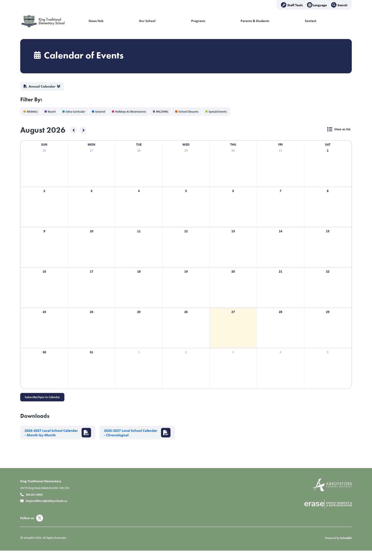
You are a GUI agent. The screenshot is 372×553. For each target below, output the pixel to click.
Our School (147, 21)
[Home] (49, 21)
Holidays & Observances (130, 111)
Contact (310, 21)
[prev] (73, 130)
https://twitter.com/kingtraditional (40, 518)
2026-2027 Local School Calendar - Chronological (130, 432)
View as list (342, 129)
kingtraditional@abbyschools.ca (46, 501)
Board (52, 111)
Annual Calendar (42, 86)
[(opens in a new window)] (332, 484)
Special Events (218, 111)
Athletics (32, 111)
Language (320, 5)
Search (342, 5)
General (100, 111)
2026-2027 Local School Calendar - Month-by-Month (51, 432)
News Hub (96, 21)
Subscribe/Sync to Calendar (42, 397)
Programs (198, 21)
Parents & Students (255, 21)
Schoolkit (346, 538)
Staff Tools (295, 5)
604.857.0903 (34, 494)
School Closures (188, 111)
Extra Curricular (75, 111)
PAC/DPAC (162, 111)
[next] (83, 130)
